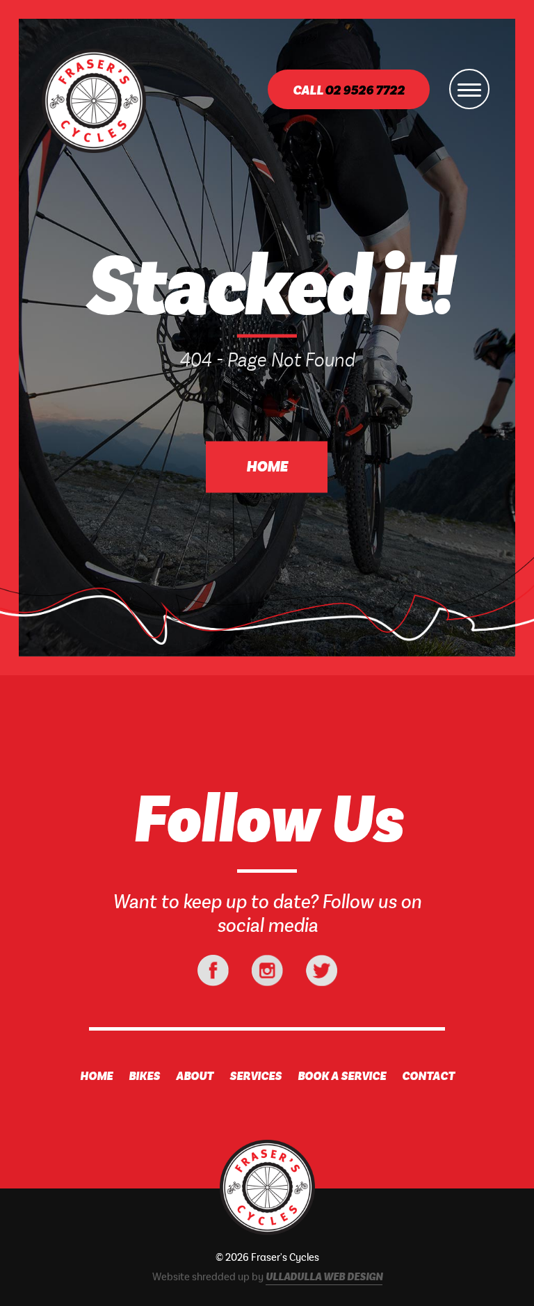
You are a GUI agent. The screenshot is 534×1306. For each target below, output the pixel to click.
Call (349, 90)
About (194, 1076)
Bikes (144, 1076)
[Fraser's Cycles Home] (267, 1189)
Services (255, 1076)
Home (267, 467)
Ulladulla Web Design (324, 1277)
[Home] (94, 101)
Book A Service (342, 1076)
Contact (428, 1076)
